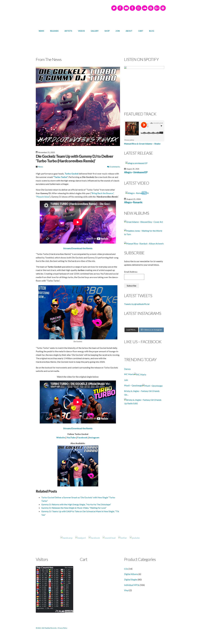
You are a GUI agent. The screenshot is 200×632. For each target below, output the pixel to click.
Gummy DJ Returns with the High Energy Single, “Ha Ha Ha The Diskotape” (76, 504)
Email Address (130, 271)
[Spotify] (163, 8)
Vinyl (126, 590)
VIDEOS (81, 31)
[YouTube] (126, 8)
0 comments (114, 166)
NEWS (41, 31)
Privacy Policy (62, 628)
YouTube (71, 437)
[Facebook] (120, 8)
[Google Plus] (157, 8)
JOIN (118, 31)
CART (140, 31)
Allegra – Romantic (133, 202)
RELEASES (54, 31)
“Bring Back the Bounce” (102, 193)
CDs (126, 568)
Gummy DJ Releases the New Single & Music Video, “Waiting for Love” (73, 507)
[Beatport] (80, 538)
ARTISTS (68, 31)
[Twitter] (114, 8)
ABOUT (129, 31)
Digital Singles (130, 579)
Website (60, 437)
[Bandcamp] (66, 538)
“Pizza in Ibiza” (43, 196)
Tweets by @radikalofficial (136, 304)
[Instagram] (138, 8)
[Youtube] (135, 538)
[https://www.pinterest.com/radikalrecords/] (150, 8)
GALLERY (95, 31)
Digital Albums (131, 574)
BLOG (151, 31)
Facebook (82, 437)
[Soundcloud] (144, 8)
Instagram (94, 437)
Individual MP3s (131, 585)
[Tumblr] (132, 8)
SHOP (107, 31)
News (40, 166)
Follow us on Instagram (153, 330)
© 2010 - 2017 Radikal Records (46, 628)
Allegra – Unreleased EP (135, 172)
